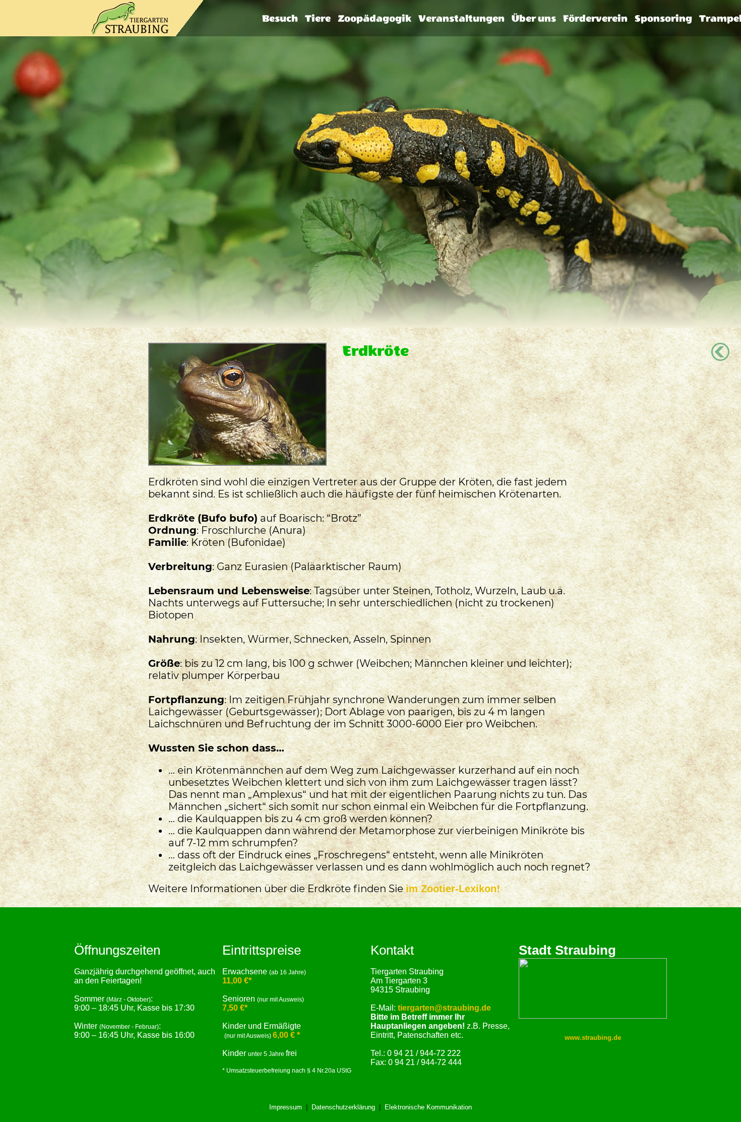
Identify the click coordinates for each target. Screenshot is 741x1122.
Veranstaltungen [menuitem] (461, 18)
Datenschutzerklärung (343, 1107)
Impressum (285, 1107)
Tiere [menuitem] (318, 18)
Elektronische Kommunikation (428, 1107)
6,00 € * (286, 1035)
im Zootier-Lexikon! (453, 888)
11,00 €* (237, 980)
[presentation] (280, 18)
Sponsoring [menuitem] (663, 18)
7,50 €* (235, 1008)
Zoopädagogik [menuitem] (374, 18)
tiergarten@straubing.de (444, 1008)
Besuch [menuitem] (280, 18)
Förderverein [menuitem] (595, 18)
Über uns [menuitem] (534, 18)
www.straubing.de (593, 1037)
